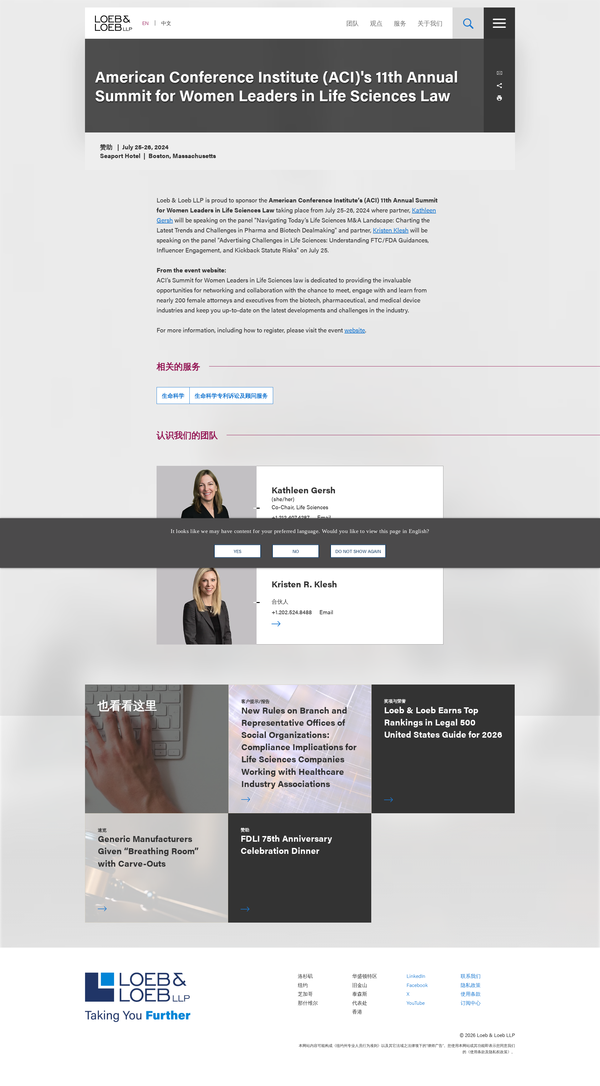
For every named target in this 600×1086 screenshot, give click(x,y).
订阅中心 (471, 1002)
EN (145, 23)
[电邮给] (499, 73)
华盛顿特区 (364, 975)
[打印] (499, 98)
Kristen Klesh (390, 229)
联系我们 (471, 975)
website (354, 329)
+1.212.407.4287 (291, 517)
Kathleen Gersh (304, 489)
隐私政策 (471, 985)
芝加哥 (305, 994)
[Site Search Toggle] (468, 23)
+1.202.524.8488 (292, 612)
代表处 (359, 1002)
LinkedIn (416, 975)
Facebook (417, 985)
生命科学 (173, 395)
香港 (357, 1011)
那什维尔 (308, 1002)
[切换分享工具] (499, 85)
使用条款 (471, 994)
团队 (352, 22)
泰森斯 (359, 994)
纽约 (303, 985)
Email (324, 517)
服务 (400, 22)
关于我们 (430, 22)
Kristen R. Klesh (304, 583)
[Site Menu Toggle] (499, 23)
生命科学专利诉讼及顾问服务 (231, 395)
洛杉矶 (305, 975)
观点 (376, 22)
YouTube (416, 1002)
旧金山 (359, 985)
